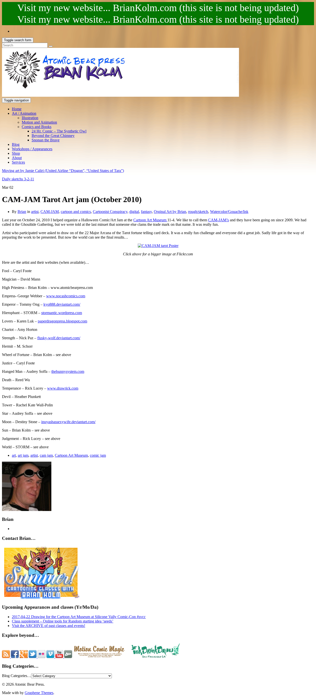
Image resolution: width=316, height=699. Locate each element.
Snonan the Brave (45, 140)
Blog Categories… (16, 676)
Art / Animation (24, 113)
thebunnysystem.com (67, 371)
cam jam (46, 455)
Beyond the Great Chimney (53, 135)
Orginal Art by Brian (170, 211)
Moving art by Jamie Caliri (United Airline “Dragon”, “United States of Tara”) (63, 171)
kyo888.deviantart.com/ (61, 304)
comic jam (98, 455)
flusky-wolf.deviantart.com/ (58, 338)
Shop (16, 153)
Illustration (30, 118)
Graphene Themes (39, 693)
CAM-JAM (49, 211)
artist (35, 211)
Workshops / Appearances (32, 149)
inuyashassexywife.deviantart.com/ (68, 422)
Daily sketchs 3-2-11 (18, 179)
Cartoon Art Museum (150, 220)
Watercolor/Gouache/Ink (229, 211)
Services (18, 162)
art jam (23, 455)
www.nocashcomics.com (65, 296)
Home (16, 109)
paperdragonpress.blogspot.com (62, 321)
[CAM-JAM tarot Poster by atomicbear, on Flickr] (158, 246)
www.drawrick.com (62, 388)
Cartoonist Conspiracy (110, 211)
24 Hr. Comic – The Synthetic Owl (59, 131)
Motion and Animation (39, 122)
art (14, 455)
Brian (22, 211)
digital (134, 211)
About (17, 158)
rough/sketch (198, 211)
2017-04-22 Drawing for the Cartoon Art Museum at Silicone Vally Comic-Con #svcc (79, 617)
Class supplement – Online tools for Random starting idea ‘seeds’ (62, 621)
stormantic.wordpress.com (61, 313)
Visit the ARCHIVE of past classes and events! (48, 625)
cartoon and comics (76, 211)
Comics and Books (36, 127)
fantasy (146, 211)
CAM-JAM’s (218, 220)
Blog (16, 144)
